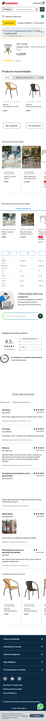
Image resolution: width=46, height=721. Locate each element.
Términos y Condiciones (12, 685)
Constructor (9, 23)
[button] (29, 9)
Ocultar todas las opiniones (23, 394)
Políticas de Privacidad (12, 689)
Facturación (39, 23)
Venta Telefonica (10, 693)
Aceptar (36, 716)
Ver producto (11, 125)
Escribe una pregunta (16, 316)
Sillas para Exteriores (24, 77)
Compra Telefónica (25, 23)
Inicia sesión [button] (37, 3)
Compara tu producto (23, 208)
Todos (7, 77)
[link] (11, 105)
